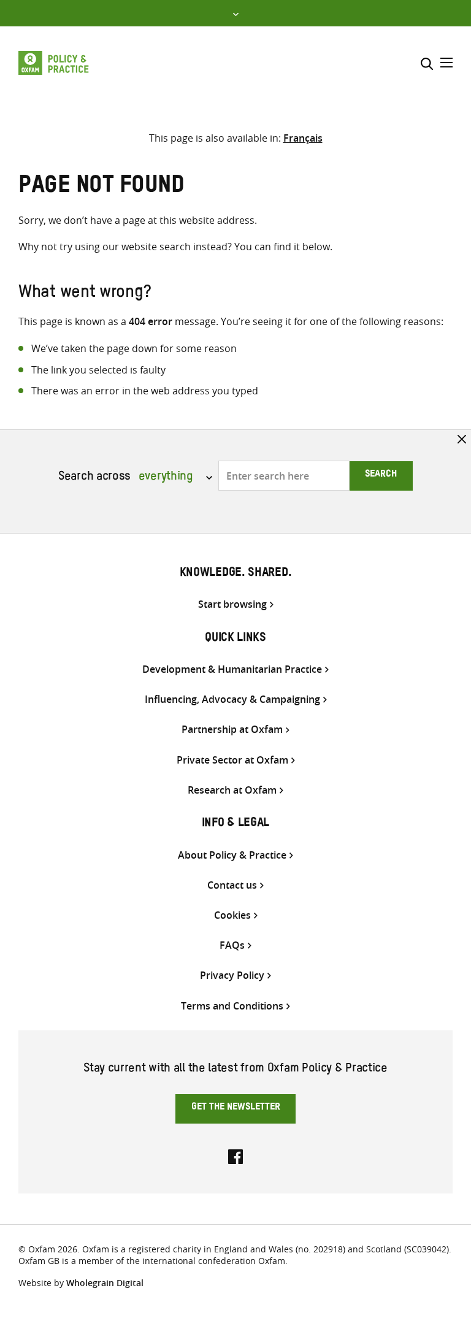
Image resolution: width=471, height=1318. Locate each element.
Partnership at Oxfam (232, 729)
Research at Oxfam (232, 790)
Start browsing (232, 604)
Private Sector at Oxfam (232, 760)
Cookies (232, 915)
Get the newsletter (235, 1108)
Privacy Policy (232, 975)
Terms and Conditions (232, 1006)
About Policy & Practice (232, 855)
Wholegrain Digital (105, 1283)
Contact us (232, 885)
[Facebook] (235, 1155)
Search (381, 475)
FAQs (232, 945)
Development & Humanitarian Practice (232, 669)
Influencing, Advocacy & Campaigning (232, 699)
